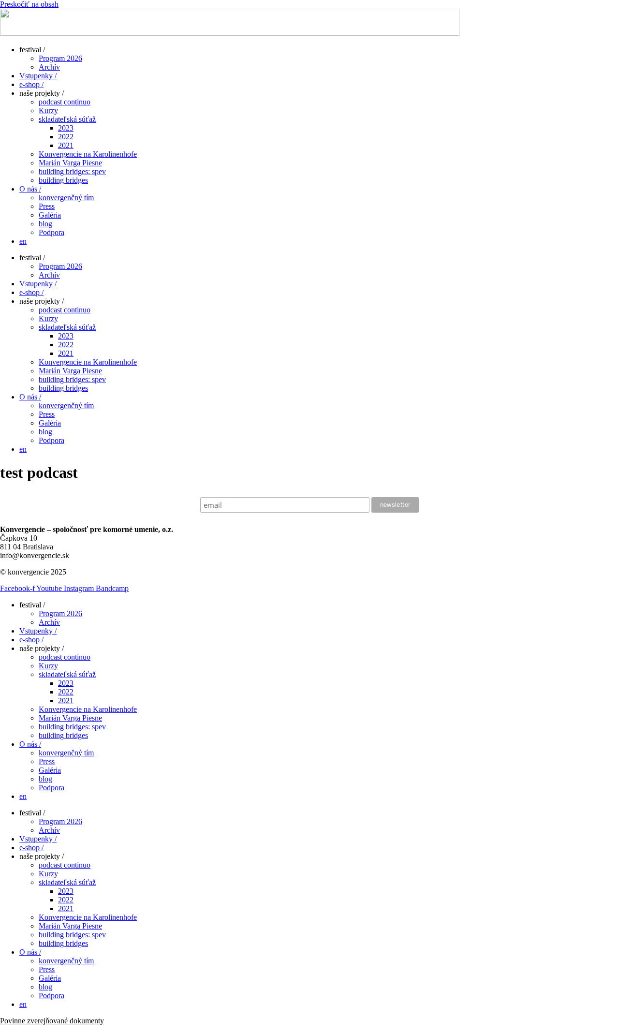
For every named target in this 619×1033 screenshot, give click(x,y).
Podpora (51, 232)
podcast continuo (64, 102)
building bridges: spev (72, 171)
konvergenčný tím (66, 197)
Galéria (50, 215)
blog (45, 224)
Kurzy (48, 110)
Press (47, 206)
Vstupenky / (38, 76)
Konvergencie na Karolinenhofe (88, 154)
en (23, 241)
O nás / (30, 189)
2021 (66, 145)
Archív (49, 67)
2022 (66, 137)
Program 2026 (60, 58)
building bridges (63, 180)
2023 (66, 128)
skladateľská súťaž (67, 119)
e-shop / (31, 84)
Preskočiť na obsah (29, 4)
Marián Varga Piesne (70, 163)
